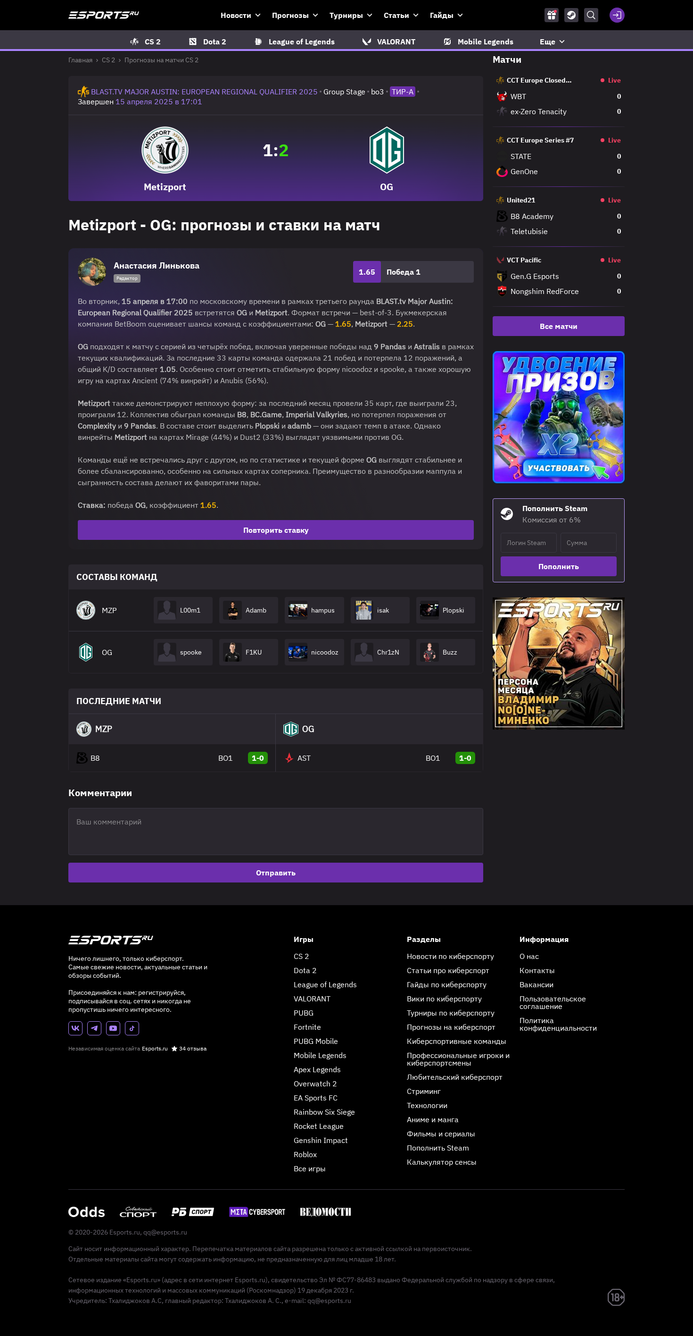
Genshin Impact (321, 1140)
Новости (236, 15)
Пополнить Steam (438, 1147)
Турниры (346, 15)
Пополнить (558, 566)
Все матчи (559, 326)
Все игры (310, 1168)
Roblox (305, 1154)
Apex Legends (317, 1069)
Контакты (537, 970)
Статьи (396, 15)
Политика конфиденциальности (558, 1024)
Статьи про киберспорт (448, 970)
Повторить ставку (276, 530)
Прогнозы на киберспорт (451, 1027)
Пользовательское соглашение (553, 1002)
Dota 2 (305, 970)
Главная (80, 60)
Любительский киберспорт (455, 1077)
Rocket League (319, 1126)
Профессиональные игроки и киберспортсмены (458, 1059)
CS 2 (108, 60)
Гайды (442, 15)
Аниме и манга (433, 1119)
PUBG (304, 1013)
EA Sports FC (316, 1097)
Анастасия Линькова (156, 265)
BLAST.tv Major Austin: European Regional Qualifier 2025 (204, 91)
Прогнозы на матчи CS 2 (161, 60)
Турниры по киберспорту (451, 1013)
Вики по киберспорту (444, 998)
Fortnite (307, 1027)
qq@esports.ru (165, 1232)
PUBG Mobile (316, 1041)
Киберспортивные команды (456, 1041)
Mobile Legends (320, 1055)
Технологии (427, 1105)
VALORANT (312, 998)
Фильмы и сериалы (441, 1133)
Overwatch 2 (315, 1083)
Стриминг (424, 1091)
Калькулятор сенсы (442, 1162)
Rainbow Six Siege (324, 1112)
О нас (529, 956)
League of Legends (325, 984)
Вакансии (536, 984)
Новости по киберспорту (450, 956)
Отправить (276, 872)
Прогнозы (290, 15)
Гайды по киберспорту (447, 984)
